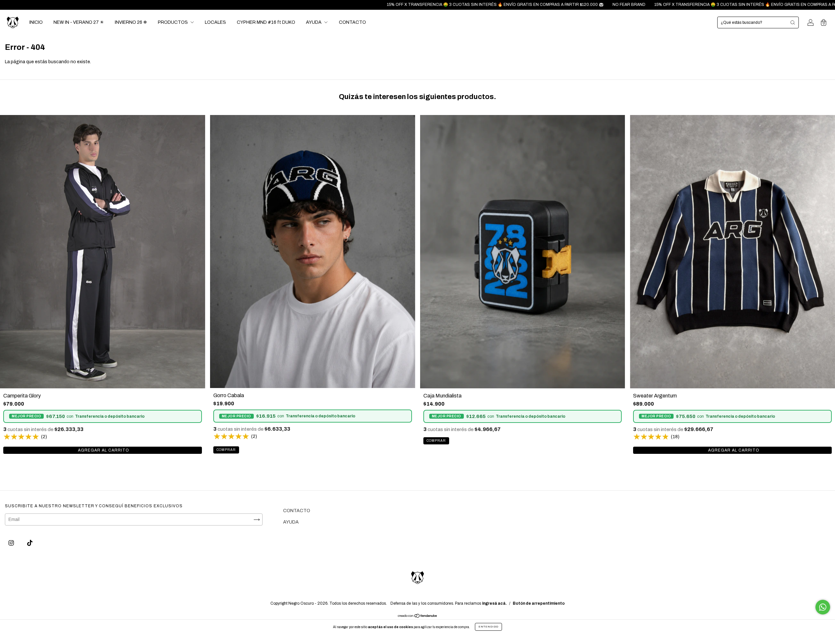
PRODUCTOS (173, 22)
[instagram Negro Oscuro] (12, 543)
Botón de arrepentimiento (539, 603)
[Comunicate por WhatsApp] (822, 607)
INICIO (36, 22)
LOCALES (215, 22)
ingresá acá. (494, 603)
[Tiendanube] (417, 616)
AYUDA (314, 22)
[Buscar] (792, 22)
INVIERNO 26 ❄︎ (131, 22)
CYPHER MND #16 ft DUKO (266, 22)
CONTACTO (352, 22)
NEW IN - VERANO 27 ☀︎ (78, 22)
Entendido (488, 626)
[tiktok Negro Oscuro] (29, 543)
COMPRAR (102, 450)
